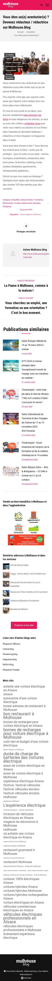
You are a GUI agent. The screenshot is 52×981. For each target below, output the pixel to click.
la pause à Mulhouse (25, 810)
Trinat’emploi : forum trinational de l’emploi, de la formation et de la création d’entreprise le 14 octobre (35, 449)
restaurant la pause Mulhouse (13, 858)
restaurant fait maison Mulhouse (14, 842)
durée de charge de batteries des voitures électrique (23, 757)
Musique (9, 74)
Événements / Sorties (14, 67)
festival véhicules (27, 785)
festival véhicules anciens (21, 789)
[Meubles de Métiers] (6, 610)
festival (8, 785)
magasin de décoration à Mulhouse (20, 823)
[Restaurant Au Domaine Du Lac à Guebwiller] (6, 583)
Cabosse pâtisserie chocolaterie (24, 600)
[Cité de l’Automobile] (6, 566)
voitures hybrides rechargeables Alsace (25, 896)
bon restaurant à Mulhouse (18, 715)
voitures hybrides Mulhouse (22, 891)
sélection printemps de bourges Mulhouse (18, 875)
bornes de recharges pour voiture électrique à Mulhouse (25, 733)
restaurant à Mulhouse (33, 866)
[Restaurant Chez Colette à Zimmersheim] (6, 593)
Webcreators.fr (26, 974)
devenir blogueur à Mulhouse (30, 214)
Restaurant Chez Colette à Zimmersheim (29, 592)
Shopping (9, 78)
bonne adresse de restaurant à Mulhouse (24, 708)
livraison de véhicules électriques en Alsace (18, 816)
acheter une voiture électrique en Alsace (24, 688)
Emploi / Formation (13, 63)
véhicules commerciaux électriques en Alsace (19, 908)
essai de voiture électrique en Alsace (24, 767)
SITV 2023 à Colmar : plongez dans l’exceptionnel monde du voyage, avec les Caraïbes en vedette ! (35, 369)
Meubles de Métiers (19, 609)
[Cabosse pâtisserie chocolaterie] (6, 602)
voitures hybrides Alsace (20, 886)
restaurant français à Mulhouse (14, 846)
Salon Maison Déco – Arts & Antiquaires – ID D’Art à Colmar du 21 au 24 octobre (35, 473)
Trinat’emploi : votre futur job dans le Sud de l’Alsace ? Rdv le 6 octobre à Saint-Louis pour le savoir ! (35, 396)
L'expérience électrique (24, 805)
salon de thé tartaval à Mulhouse (14, 871)
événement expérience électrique (19, 935)
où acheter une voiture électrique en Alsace (18, 835)
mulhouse (10, 829)
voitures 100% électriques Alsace (21, 880)
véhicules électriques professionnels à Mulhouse (22, 928)
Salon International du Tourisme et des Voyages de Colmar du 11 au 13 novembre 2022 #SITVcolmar (35, 422)
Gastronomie (11, 70)
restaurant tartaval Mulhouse (13, 866)
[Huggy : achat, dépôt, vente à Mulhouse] (6, 575)
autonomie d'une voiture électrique (20, 700)
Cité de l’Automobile (19, 565)
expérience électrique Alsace (23, 781)
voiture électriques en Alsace (23, 902)
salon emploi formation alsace (37, 871)
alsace (8, 694)
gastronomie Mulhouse (11, 801)
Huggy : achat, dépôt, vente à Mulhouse (28, 574)
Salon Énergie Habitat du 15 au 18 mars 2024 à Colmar (34, 345)
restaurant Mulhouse (17, 862)
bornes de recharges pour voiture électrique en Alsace (22, 723)
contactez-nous (32, 123)
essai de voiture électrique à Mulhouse (23, 775)
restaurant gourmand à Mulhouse (19, 851)
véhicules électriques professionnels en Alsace (22, 918)
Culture (9, 59)
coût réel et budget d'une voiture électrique (25, 743)
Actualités (30, 32)
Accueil (20, 32)
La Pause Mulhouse (10, 810)
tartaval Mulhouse (40, 875)
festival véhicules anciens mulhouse (21, 795)
